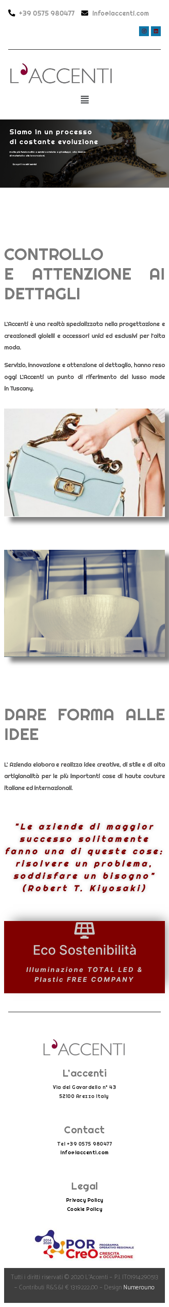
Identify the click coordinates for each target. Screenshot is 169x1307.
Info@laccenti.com (84, 1152)
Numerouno (139, 1287)
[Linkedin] (156, 31)
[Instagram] (144, 31)
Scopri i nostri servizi (25, 164)
